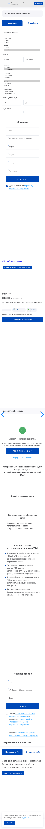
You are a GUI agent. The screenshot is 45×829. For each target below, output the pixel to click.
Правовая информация (12, 411)
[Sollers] (22, 42)
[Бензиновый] (22, 91)
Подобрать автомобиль (13, 773)
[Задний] (22, 77)
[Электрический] (22, 93)
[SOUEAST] (22, 38)
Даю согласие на (21, 187)
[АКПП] (22, 81)
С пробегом (33, 23)
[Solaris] (22, 40)
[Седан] (22, 65)
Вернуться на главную (22, 458)
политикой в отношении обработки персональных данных (20, 722)
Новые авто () (12, 752)
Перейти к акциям (22, 451)
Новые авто (12, 23)
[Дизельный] (22, 89)
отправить (22, 179)
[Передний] (22, 75)
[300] (22, 48)
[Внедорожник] (22, 69)
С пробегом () (33, 752)
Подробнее (25, 818)
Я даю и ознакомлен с (22, 719)
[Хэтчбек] (22, 67)
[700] (22, 50)
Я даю (23, 734)
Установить (38, 3)
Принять (9, 823)
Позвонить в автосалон (22, 319)
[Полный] (22, 73)
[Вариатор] (22, 83)
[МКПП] (22, 85)
